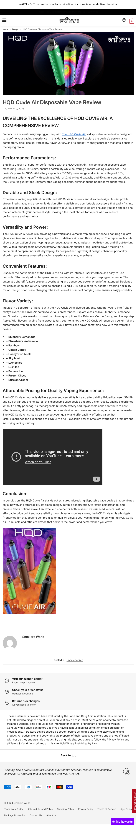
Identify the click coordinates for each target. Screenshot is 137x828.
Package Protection (13, 822)
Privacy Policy (84, 816)
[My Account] (121, 20)
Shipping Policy (64, 816)
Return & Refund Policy (39, 816)
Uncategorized (73, 667)
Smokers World (33, 644)
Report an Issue (132, 801)
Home (5, 29)
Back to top (67, 762)
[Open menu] (3, 20)
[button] (129, 21)
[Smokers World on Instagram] (125, 779)
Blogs (15, 29)
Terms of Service (105, 816)
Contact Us (35, 822)
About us (50, 822)
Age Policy (125, 816)
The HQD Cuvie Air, (74, 133)
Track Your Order (12, 816)
